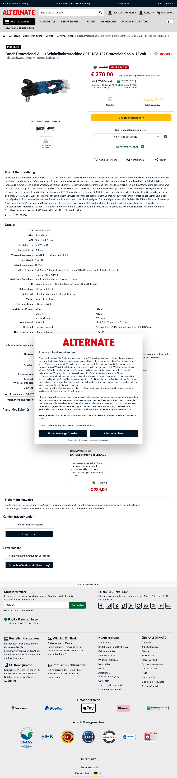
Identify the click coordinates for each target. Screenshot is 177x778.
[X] (131, 605)
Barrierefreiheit (150, 686)
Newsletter (124, 3)
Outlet (90, 21)
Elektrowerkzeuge (32, 35)
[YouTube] (161, 605)
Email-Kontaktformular (67, 650)
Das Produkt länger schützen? (131, 129)
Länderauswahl (89, 767)
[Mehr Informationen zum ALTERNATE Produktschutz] (165, 136)
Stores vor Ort (149, 659)
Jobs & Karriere (150, 646)
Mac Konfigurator (19, 28)
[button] (135, 159)
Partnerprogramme (152, 664)
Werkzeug (14, 35)
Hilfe (160, 3)
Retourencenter (106, 651)
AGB (144, 672)
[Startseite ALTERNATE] (19, 12)
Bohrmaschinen (65, 35)
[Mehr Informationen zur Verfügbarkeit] (142, 146)
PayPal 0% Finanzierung (15, 3)
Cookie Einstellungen (153, 681)
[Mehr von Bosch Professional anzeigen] (162, 56)
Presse (145, 651)
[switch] (170, 21)
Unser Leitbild (149, 668)
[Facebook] (101, 605)
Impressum (88, 759)
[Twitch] (168, 605)
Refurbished (70, 21)
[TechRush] (153, 605)
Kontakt (170, 3)
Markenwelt (148, 655)
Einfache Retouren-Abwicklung (73, 3)
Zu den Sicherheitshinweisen (88, 508)
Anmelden (77, 605)
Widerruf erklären (108, 659)
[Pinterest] (139, 605)
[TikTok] (124, 605)
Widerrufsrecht (106, 655)
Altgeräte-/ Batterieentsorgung (108, 674)
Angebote (108, 21)
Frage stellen (29, 533)
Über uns (146, 642)
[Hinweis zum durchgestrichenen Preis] (95, 67)
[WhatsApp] (146, 605)
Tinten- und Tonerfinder (111, 685)
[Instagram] (109, 605)
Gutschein (103, 680)
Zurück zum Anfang (88, 583)
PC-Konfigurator (134, 21)
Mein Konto (104, 642)
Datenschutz (26, 610)
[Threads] (116, 605)
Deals (46, 21)
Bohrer (49, 35)
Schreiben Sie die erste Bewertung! (29, 565)
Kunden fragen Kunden (110, 689)
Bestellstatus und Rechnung (113, 646)
